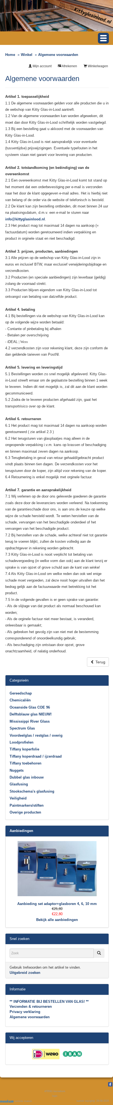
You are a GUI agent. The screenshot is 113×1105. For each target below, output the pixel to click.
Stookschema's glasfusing (32, 791)
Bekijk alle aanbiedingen (57, 920)
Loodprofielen (21, 742)
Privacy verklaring (25, 1012)
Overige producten (25, 812)
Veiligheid (18, 798)
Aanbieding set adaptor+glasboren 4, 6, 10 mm (57, 904)
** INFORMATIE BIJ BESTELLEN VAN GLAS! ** (49, 1001)
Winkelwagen (97, 66)
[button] (103, 38)
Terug (99, 662)
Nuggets (17, 770)
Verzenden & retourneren (31, 1006)
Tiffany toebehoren (25, 763)
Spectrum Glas (22, 728)
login (54, 1096)
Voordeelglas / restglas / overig (36, 735)
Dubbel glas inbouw (27, 777)
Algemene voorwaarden (30, 1017)
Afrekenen (69, 66)
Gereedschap (21, 693)
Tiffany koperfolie (24, 749)
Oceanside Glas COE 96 (30, 707)
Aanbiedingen (21, 831)
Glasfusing (19, 784)
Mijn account (42, 66)
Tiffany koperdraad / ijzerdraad (36, 756)
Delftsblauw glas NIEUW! (31, 714)
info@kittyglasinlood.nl (25, 219)
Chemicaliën (20, 700)
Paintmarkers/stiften (27, 805)
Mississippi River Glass (30, 721)
